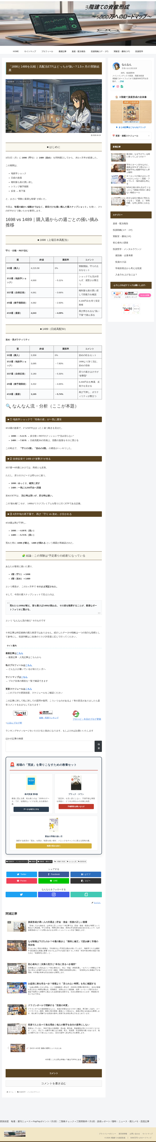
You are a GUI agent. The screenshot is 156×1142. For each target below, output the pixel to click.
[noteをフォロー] (86, 894)
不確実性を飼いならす (76, 806)
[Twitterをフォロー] (21, 894)
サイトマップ (147, 1134)
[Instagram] (118, 86)
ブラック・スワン (76, 794)
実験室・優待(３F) (46, 861)
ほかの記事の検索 (14, 738)
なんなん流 (72, 861)
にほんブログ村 (14, 723)
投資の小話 (120, 262)
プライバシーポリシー (107, 1134)
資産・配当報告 (120, 223)
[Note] (122, 86)
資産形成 (83, 861)
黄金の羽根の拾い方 (54, 836)
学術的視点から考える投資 (128, 268)
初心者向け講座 (120, 242)
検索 (99, 746)
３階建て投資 (60, 861)
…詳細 (121, 81)
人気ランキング (131, 297)
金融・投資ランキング (49, 718)
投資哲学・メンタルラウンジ (17, 861)
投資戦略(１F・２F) (122, 230)
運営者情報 (123, 1134)
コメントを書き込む (53, 1083)
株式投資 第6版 (31, 794)
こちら (28, 689)
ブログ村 (117, 297)
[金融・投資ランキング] (46, 713)
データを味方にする (31, 809)
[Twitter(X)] (113, 86)
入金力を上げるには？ (126, 274)
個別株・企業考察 (124, 255)
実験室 (33, 861)
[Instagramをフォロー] (53, 894)
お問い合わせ (135, 1134)
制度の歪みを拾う (54, 846)
